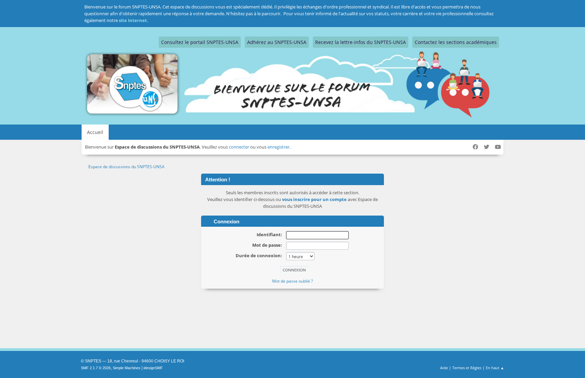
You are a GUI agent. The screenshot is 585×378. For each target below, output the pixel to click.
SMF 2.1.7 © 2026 (96, 368)
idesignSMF (153, 368)
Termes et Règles (466, 367)
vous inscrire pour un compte (314, 199)
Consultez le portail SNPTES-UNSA (199, 42)
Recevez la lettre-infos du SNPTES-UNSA (360, 42)
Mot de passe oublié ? (292, 281)
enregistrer (278, 147)
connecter (239, 147)
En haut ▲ (495, 367)
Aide (444, 367)
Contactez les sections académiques (456, 42)
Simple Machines (126, 368)
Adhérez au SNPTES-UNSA (276, 42)
